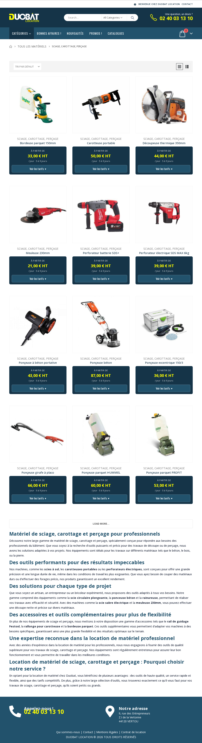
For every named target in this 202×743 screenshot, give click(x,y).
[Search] (132, 17)
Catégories (20, 33)
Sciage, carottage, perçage (37, 139)
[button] (179, 66)
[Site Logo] (24, 17)
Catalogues (116, 33)
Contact (187, 4)
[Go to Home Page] (10, 46)
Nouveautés (75, 33)
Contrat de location (133, 732)
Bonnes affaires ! (49, 33)
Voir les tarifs (38, 169)
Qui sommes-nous (68, 732)
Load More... (101, 523)
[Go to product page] (37, 104)
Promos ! (95, 33)
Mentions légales (107, 732)
